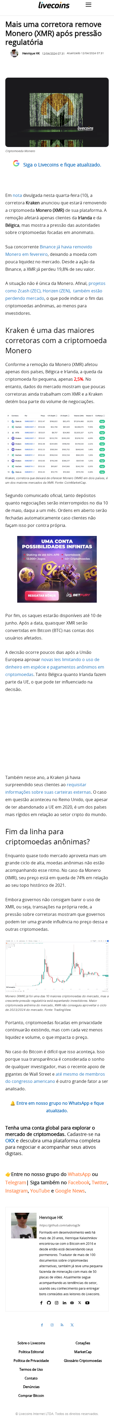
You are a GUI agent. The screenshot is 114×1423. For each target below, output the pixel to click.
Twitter (99, 1182)
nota (17, 195)
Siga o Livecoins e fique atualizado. (62, 164)
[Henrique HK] (15, 53)
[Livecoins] (53, 5)
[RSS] (62, 1325)
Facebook (78, 1182)
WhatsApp (79, 1174)
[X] (80, 1302)
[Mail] (72, 1302)
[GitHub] (49, 1302)
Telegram (15, 1182)
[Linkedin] (64, 1302)
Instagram (16, 1190)
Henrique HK (31, 53)
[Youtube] (87, 1302)
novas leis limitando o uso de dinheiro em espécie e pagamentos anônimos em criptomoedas (54, 667)
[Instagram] (57, 1302)
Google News (70, 1190)
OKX (10, 1140)
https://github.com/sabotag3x (59, 1225)
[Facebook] (41, 1302)
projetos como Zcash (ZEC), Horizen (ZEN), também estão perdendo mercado (55, 290)
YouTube (40, 1190)
